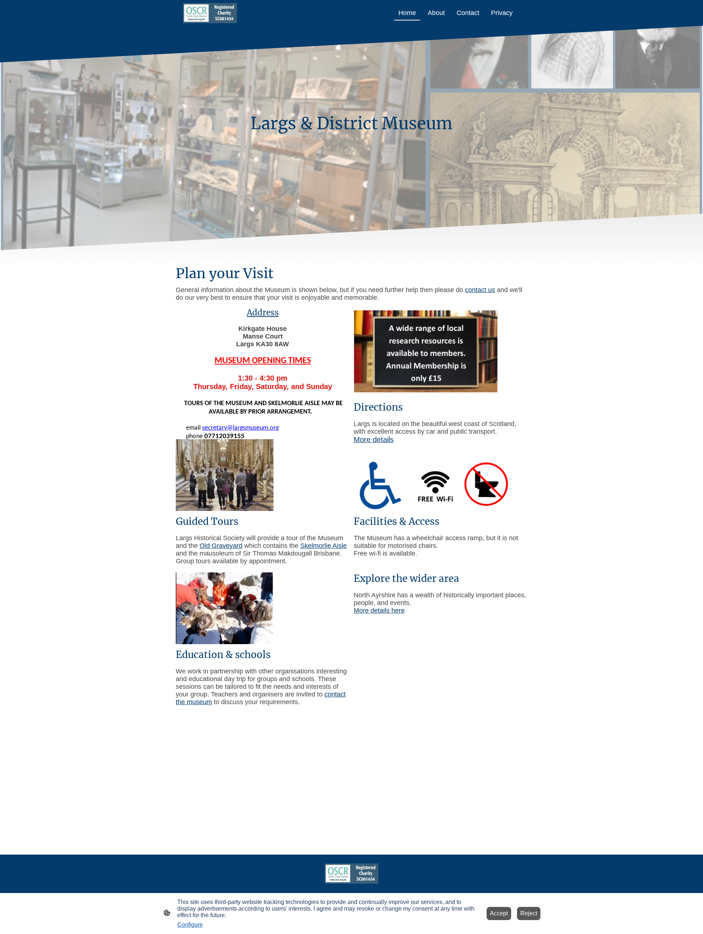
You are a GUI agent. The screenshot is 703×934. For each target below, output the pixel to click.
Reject (528, 913)
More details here (379, 610)
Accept (499, 913)
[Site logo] (210, 13)
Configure (190, 925)
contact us (480, 290)
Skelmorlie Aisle (323, 545)
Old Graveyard (221, 545)
